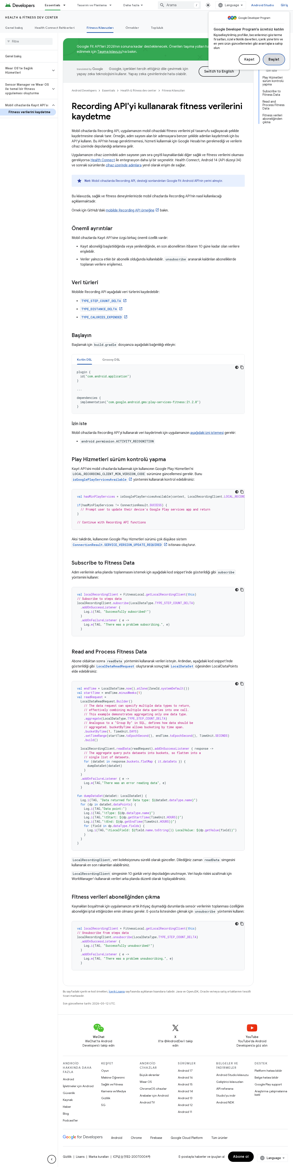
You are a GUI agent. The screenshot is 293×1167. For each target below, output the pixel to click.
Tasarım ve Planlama (92, 5)
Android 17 (185, 1071)
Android (68, 1079)
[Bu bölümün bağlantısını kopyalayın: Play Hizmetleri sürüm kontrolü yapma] (170, 459)
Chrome (136, 1138)
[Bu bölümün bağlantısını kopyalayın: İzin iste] (91, 424)
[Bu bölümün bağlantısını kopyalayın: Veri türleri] (102, 283)
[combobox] (179, 5)
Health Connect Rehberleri (55, 28)
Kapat (249, 59)
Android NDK (225, 1102)
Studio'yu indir (226, 1095)
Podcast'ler (70, 1120)
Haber (67, 1107)
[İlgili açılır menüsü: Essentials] (66, 5)
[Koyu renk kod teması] (236, 367)
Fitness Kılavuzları (100, 28)
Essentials (52, 5)
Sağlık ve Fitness (112, 1084)
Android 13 (185, 1098)
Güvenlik (69, 1093)
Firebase (156, 1138)
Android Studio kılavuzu (232, 1075)
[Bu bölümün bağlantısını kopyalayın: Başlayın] (95, 335)
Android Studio (262, 5)
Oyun (105, 1071)
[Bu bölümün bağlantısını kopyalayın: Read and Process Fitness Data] (151, 652)
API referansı (224, 1089)
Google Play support (268, 1084)
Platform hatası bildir (268, 1071)
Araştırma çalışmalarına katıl (271, 1093)
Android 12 (185, 1105)
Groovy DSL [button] (111, 360)
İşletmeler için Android (78, 1086)
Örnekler (132, 28)
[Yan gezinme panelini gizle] (51, 1159)
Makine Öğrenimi (113, 1077)
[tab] (84, 359)
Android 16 (185, 1077)
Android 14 (185, 1091)
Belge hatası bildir (266, 1077)
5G (103, 1105)
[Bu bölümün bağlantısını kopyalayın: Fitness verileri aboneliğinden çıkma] (164, 897)
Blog (66, 1113)
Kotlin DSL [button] (84, 360)
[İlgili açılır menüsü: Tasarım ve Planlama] (112, 5)
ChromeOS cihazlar (153, 1089)
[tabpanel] (158, 389)
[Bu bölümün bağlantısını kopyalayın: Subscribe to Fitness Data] (138, 563)
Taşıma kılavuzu (109, 52)
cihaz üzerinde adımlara (124, 165)
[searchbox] (29, 41)
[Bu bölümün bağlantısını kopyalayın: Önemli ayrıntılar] (117, 228)
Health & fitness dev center (31, 17)
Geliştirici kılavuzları (229, 1082)
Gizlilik (105, 1098)
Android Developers (84, 90)
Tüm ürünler (219, 1138)
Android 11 (185, 1112)
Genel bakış (14, 28)
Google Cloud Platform (187, 1138)
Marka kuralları (99, 1156)
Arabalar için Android (154, 1095)
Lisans (80, 1156)
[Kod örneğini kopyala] (242, 367)
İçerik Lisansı (117, 991)
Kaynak (68, 1100)
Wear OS (146, 1082)
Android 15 (185, 1084)
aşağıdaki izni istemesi (207, 433)
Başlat (274, 59)
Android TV (147, 1102)
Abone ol (241, 1157)
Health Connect (103, 160)
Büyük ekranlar (150, 1075)
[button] (25, 70)
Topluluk (157, 28)
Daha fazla (131, 5)
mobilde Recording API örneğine (130, 210)
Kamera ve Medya (113, 1091)
